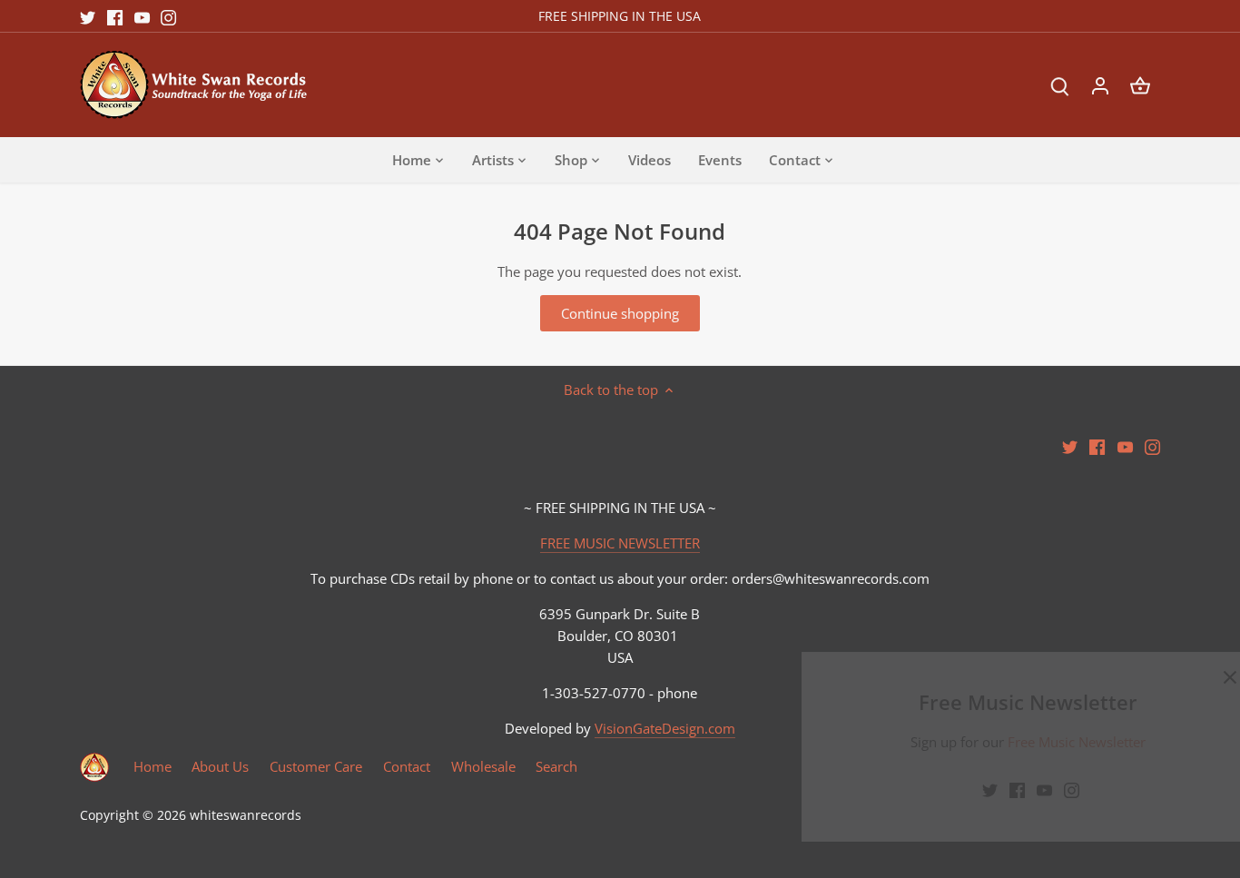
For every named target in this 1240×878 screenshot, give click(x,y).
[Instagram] (1020, 789)
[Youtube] (992, 789)
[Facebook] (965, 789)
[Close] (1178, 677)
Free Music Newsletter (1026, 742)
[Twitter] (938, 789)
